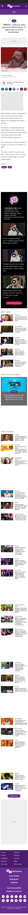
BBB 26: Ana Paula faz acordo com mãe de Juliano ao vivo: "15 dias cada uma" (21, 518)
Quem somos (14, 876)
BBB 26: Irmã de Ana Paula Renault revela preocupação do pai (21, 463)
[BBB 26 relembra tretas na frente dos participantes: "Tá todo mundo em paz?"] (7, 561)
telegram (14, 90)
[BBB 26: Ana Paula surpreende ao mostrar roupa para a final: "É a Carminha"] (7, 786)
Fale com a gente (14, 888)
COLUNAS (16, 858)
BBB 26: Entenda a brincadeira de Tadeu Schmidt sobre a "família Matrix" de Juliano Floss (20, 575)
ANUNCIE (14, 883)
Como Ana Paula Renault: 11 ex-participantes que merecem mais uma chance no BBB (21, 495)
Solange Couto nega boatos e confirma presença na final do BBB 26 (21, 610)
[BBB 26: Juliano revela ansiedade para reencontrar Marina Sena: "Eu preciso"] (7, 678)
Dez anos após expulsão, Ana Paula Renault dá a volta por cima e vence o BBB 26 (21, 506)
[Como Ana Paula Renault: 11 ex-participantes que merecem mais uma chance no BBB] (7, 493)
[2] (7, 329)
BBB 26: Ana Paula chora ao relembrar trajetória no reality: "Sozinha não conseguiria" (21, 633)
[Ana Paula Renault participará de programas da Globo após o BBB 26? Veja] (7, 721)
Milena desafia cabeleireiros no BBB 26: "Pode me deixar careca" (20, 777)
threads (21, 90)
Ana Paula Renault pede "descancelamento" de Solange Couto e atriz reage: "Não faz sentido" (21, 450)
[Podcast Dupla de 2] (16, 900)
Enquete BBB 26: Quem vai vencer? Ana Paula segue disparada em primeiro (20, 744)
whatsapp (2, 90)
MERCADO (4, 861)
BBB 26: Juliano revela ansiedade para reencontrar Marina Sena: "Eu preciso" (20, 679)
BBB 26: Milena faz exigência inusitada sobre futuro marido (21, 690)
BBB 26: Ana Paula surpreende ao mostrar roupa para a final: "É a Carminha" (21, 788)
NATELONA (4, 864)
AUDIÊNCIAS (4, 858)
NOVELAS (3, 855)
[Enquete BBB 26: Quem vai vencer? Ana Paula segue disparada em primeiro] (7, 743)
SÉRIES (15, 861)
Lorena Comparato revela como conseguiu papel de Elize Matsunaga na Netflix (13, 240)
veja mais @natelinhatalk (14, 303)
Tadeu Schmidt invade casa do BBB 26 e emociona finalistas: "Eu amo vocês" (21, 733)
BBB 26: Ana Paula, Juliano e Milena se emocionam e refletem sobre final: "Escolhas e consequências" (21, 621)
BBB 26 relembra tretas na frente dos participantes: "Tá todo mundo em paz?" (21, 563)
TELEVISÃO (17, 852)
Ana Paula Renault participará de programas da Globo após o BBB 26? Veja (21, 722)
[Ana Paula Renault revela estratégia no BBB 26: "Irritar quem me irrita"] (7, 437)
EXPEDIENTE (14, 879)
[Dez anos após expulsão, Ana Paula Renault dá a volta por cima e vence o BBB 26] (7, 505)
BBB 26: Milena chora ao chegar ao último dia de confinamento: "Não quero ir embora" (20, 667)
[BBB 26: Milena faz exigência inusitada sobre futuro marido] (7, 689)
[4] (7, 352)
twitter (10, 90)
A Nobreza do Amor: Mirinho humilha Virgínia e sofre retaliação (21, 364)
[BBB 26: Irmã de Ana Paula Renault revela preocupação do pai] (7, 460)
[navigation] (2, 6)
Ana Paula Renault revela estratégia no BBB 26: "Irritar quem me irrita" (21, 438)
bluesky (17, 90)
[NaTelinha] (13, 6)
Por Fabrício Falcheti (7, 75)
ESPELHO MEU (18, 864)
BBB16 (4, 167)
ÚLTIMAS (3, 852)
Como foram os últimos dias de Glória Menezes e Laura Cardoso (20, 353)
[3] (7, 340)
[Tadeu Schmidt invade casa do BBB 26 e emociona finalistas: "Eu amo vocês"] (7, 731)
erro (25, 89)
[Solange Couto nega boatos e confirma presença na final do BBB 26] (7, 607)
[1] (7, 317)
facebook (6, 90)
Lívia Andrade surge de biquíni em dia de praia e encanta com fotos (21, 319)
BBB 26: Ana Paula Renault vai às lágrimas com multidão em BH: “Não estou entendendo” (20, 551)
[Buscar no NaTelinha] (26, 6)
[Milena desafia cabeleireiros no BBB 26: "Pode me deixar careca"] (7, 776)
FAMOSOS (16, 855)
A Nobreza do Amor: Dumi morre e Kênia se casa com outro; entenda (21, 330)
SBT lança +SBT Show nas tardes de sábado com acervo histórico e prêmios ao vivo (21, 342)
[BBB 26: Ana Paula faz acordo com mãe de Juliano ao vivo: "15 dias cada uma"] (7, 516)
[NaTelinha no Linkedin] (11, 900)
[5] (7, 363)
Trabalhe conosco (14, 891)
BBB (14, 12)
